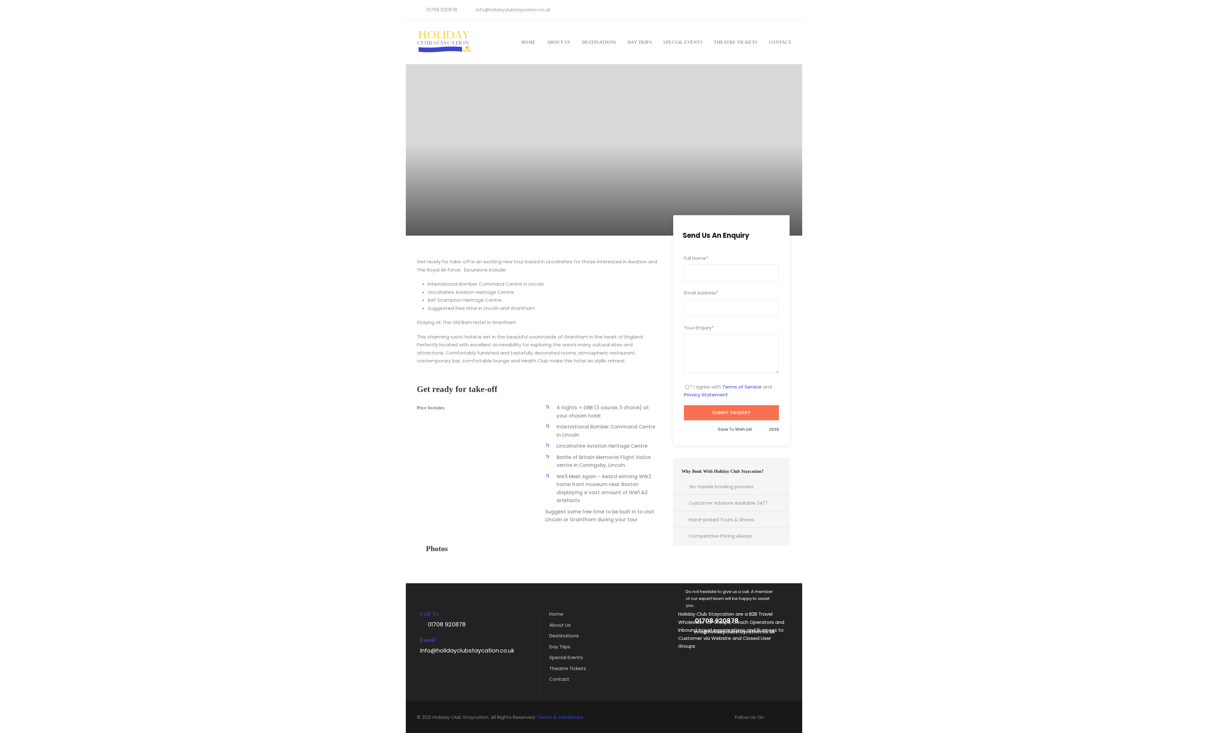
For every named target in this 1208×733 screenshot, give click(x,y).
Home (528, 42)
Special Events (682, 42)
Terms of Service (742, 386)
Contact (780, 42)
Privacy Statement (706, 394)
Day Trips (640, 42)
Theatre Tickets (736, 42)
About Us (559, 42)
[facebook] (767, 10)
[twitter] (778, 10)
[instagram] (788, 10)
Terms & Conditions (560, 717)
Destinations (599, 42)
